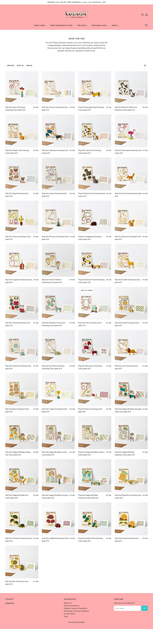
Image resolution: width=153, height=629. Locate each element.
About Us (68, 603)
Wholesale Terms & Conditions (76, 611)
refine (29, 65)
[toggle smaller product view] (145, 65)
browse (10, 65)
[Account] (146, 14)
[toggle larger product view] (141, 65)
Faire (66, 616)
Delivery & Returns (71, 605)
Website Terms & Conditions (75, 608)
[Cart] (146, 25)
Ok (144, 608)
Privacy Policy (69, 614)
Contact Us (9, 603)
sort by (20, 65)
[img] (142, 14)
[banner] (76, 14)
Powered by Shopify (76, 622)
